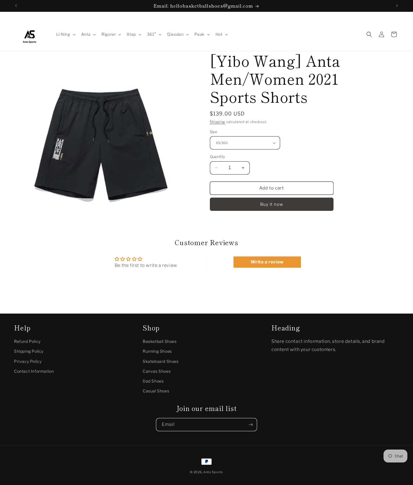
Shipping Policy (29, 351)
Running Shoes (157, 351)
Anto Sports (213, 472)
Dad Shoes (153, 380)
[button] (65, 34)
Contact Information (34, 370)
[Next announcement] (397, 5)
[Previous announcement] (16, 5)
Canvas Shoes (157, 370)
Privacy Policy (28, 361)
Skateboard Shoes (161, 361)
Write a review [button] (267, 262)
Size (213, 131)
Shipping (217, 122)
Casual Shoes (156, 390)
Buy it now (271, 204)
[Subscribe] (250, 424)
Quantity (217, 156)
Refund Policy (27, 341)
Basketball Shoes (160, 341)
